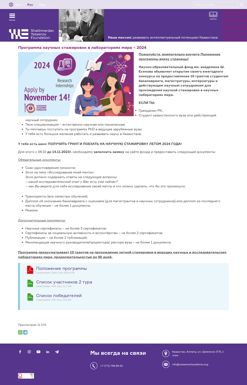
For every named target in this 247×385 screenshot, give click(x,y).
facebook (20, 352)
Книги (213, 19)
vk (29, 352)
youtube (38, 352)
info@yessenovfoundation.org (190, 364)
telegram (57, 352)
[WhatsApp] (20, 332)
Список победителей (59, 295)
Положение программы (61, 268)
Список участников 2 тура (64, 282)
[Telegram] (25, 332)
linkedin (48, 352)
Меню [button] (12, 20)
